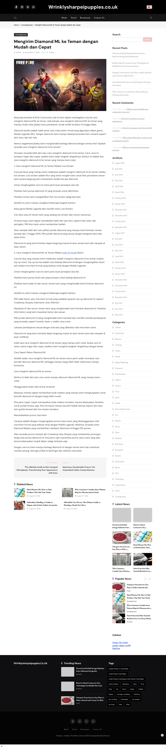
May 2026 (119, 180)
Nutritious (137, 694)
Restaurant (85, 17)
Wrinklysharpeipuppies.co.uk (83, 7)
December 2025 (121, 209)
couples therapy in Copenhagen (118, 669)
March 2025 (119, 262)
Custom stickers (113, 684)
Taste (120, 704)
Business (118, 339)
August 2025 (120, 233)
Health (117, 403)
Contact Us (99, 17)
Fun (117, 689)
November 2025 (121, 215)
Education (119, 368)
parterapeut (124, 699)
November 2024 (121, 285)
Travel (73, 17)
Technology (119, 479)
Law (116, 415)
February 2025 (120, 268)
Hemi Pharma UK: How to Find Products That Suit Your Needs (142, 547)
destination (125, 684)
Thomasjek (116, 147)
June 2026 (119, 174)
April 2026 (119, 186)
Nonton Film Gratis (120, 642)
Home (64, 17)
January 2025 (120, 274)
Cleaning (118, 345)
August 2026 (120, 163)
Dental (117, 356)
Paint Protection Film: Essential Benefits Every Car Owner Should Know (142, 571)
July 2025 (118, 239)
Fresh (110, 689)
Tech (117, 473)
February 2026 (120, 198)
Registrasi (115, 118)
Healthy (140, 689)
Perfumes (118, 438)
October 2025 (120, 221)
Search (116, 34)
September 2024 (121, 297)
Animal (118, 327)
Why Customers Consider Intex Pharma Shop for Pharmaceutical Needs (139, 598)
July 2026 (118, 169)
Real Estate (119, 444)
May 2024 (119, 314)
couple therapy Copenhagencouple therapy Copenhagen (126, 679)
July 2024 (118, 303)
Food (117, 391)
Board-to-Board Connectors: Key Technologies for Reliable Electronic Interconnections (89, 685)
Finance (118, 385)
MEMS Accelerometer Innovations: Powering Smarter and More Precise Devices (138, 619)
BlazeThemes (105, 735)
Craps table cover (118, 109)
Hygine (111, 694)
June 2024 (119, 309)
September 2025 (121, 227)
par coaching (113, 699)
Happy (132, 689)
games (117, 397)
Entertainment (120, 374)
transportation (120, 485)
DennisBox (116, 128)
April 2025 (119, 256)
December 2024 (121, 279)
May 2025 (119, 250)
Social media (119, 461)
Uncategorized (20, 35)
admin (18, 52)
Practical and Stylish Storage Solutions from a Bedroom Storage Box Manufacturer (90, 671)
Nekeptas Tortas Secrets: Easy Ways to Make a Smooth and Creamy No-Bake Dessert (90, 700)
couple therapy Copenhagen (117, 674)
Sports (117, 467)
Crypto (117, 350)
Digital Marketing (121, 362)
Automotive (119, 333)
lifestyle (118, 420)
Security (118, 455)
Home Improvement (122, 409)
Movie (117, 426)
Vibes (128, 704)
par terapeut (136, 699)
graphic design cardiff (121, 645)
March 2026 (119, 192)
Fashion (118, 380)
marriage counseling (123, 694)
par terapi (112, 704)
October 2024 (120, 291)
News (117, 432)
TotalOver (116, 648)
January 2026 (120, 204)
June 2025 (119, 244)
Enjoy (135, 684)
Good (124, 689)
